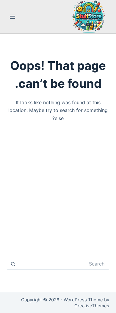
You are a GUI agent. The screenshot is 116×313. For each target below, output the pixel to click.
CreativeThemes (91, 306)
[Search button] (13, 264)
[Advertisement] (58, 192)
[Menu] (12, 16)
